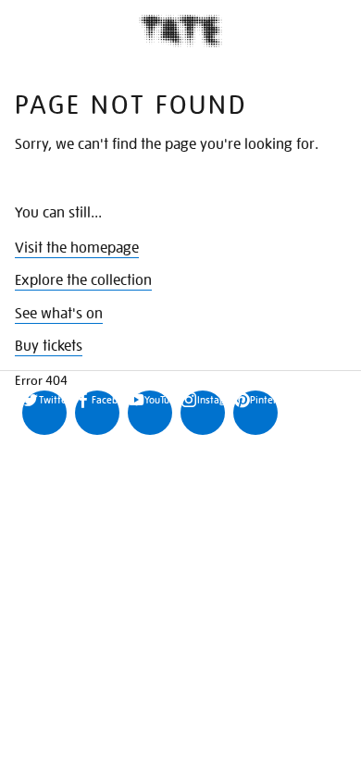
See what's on (59, 313)
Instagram (211, 399)
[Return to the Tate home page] (180, 31)
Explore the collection (83, 280)
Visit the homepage (77, 248)
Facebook (105, 399)
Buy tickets (48, 346)
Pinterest (264, 399)
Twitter (53, 399)
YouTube (158, 399)
